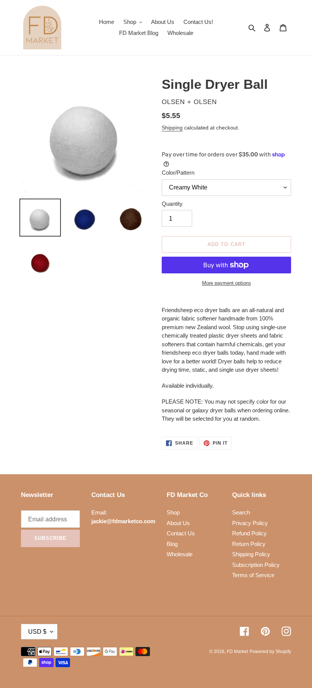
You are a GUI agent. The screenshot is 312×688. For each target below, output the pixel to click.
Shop (173, 512)
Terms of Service (253, 575)
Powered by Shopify (270, 651)
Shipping (172, 128)
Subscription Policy (256, 565)
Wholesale (180, 554)
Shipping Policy (251, 554)
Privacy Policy (250, 523)
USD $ (37, 631)
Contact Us (181, 533)
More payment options (226, 283)
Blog (172, 544)
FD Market (237, 651)
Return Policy (249, 544)
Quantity (172, 203)
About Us (178, 523)
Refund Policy (249, 533)
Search (241, 512)
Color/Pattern (178, 172)
